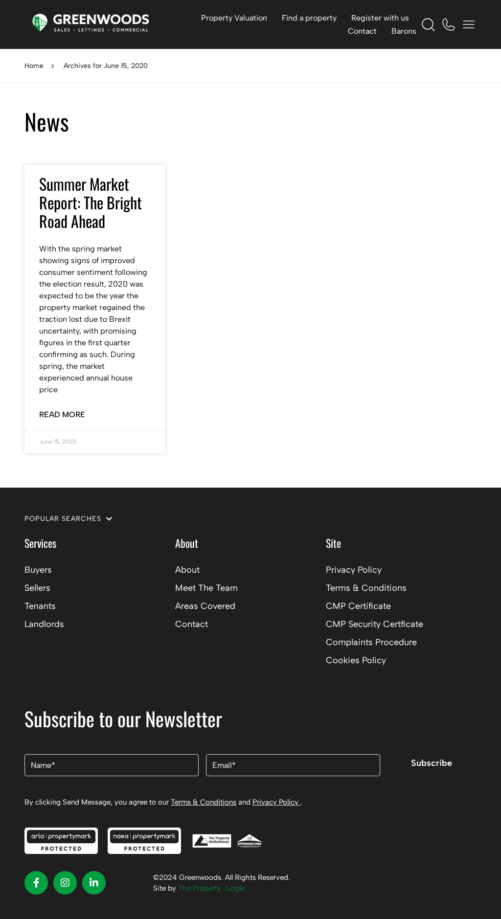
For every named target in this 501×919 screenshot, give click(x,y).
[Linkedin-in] (94, 883)
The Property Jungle (211, 888)
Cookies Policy (356, 660)
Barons (403, 31)
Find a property (309, 17)
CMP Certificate (358, 606)
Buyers (38, 569)
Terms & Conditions (366, 588)
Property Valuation (234, 17)
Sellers (37, 588)
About (187, 569)
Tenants (40, 606)
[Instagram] (65, 883)
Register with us (380, 17)
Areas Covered (205, 606)
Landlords (44, 624)
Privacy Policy (354, 569)
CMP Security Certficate (374, 624)
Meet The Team (206, 588)
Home (34, 66)
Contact (362, 31)
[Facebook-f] (36, 883)
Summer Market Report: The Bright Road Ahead (90, 202)
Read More (62, 414)
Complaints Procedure (371, 642)
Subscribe (431, 763)
